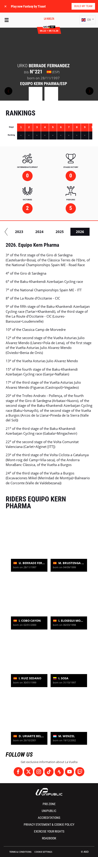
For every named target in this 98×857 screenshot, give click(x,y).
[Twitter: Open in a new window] (28, 771)
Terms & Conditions (20, 851)
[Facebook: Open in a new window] (18, 771)
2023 (19, 231)
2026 (80, 231)
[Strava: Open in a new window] (59, 771)
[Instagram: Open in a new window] (38, 771)
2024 (39, 231)
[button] (87, 20)
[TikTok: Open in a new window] (49, 771)
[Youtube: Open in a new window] (69, 771)
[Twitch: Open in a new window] (79, 771)
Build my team (83, 6)
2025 (60, 231)
